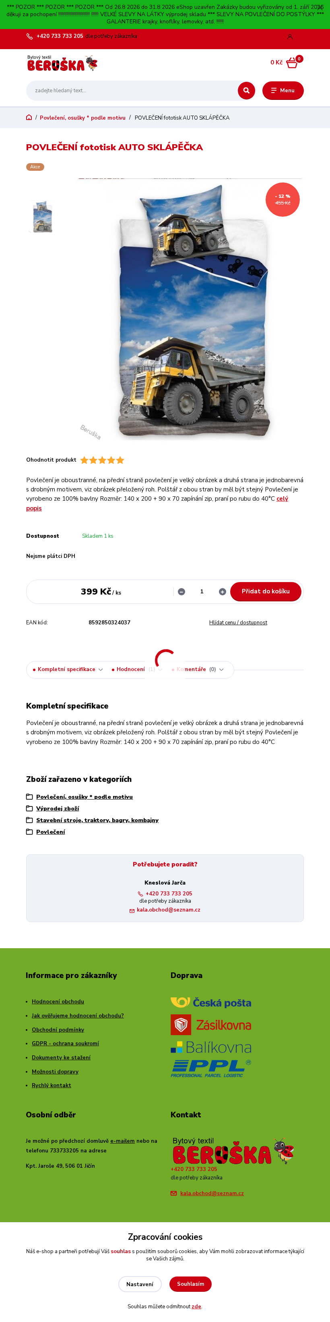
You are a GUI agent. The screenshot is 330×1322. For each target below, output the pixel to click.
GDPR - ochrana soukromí (65, 1043)
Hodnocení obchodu (58, 1001)
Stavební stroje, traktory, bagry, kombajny (97, 820)
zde (196, 1306)
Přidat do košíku (266, 591)
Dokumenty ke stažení (61, 1057)
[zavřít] (320, 8)
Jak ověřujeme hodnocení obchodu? (78, 1015)
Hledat (246, 90)
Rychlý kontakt (51, 1085)
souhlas (121, 1251)
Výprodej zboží (57, 808)
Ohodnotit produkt (51, 460)
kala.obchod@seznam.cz (168, 910)
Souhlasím (190, 1284)
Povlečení (50, 832)
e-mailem (122, 1141)
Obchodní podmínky (58, 1030)
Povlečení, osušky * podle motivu (83, 118)
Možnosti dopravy (55, 1071)
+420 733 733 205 (60, 36)
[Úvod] (64, 63)
